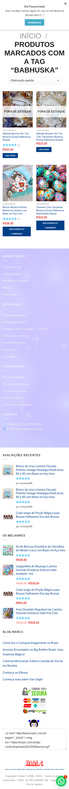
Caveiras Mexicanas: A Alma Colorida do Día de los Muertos (33, 663)
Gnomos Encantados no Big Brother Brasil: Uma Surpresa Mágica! (33, 652)
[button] (61, 781)
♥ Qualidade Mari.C (15, 322)
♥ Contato (9, 356)
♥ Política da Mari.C (15, 315)
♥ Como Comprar (13, 377)
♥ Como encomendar (16, 384)
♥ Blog (7, 287)
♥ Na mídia (9, 294)
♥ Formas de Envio (15, 391)
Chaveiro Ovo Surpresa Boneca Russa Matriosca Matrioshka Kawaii (50, 210)
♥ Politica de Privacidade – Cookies (25, 328)
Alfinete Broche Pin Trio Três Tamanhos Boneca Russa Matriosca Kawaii (49, 136)
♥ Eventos (9, 349)
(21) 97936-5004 (31, 424)
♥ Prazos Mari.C (13, 397)
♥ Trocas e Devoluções (17, 404)
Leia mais (10, 155)
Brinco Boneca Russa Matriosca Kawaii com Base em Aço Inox (15, 210)
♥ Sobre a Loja (12, 267)
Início (30, 36)
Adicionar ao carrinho (16, 231)
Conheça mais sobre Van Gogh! (23, 679)
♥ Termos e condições (16, 335)
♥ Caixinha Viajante (15, 280)
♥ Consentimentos (14, 342)
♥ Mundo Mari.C (13, 274)
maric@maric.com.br (29, 428)
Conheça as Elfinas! (15, 672)
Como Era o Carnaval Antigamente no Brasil (30, 642)
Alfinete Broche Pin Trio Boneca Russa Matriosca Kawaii (17, 136)
